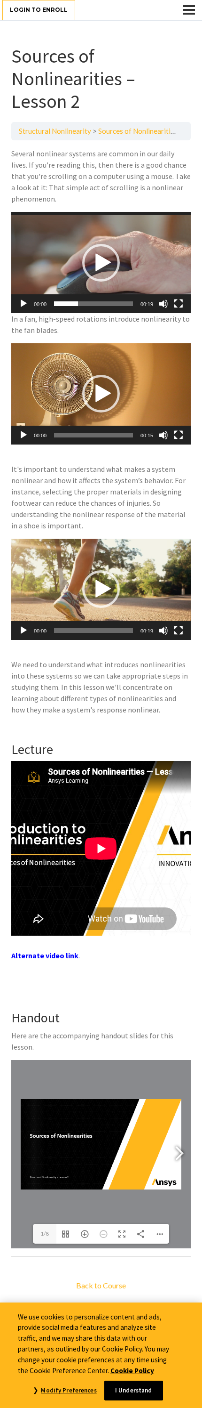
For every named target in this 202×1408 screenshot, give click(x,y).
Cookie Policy (132, 1370)
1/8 (44, 1233)
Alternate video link (44, 955)
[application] (101, 262)
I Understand (133, 1390)
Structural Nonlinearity (55, 131)
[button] (101, 263)
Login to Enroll (39, 9)
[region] (101, 1355)
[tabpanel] (101, 698)
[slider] (93, 303)
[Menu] (189, 10)
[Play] (23, 303)
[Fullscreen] (178, 303)
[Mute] (163, 303)
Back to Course (101, 1285)
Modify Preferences (68, 1390)
